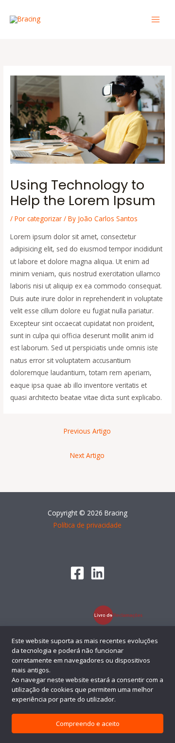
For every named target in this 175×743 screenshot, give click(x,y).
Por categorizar (38, 218)
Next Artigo (87, 455)
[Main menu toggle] (156, 20)
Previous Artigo (87, 431)
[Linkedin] (97, 573)
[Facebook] (77, 573)
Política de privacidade (87, 525)
